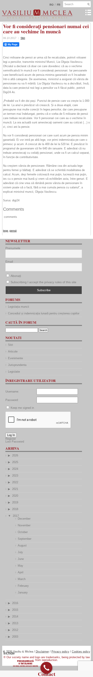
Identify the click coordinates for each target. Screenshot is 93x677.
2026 (15, 455)
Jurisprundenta (17, 365)
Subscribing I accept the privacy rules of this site (43, 282)
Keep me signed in (22, 407)
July (20, 552)
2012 (15, 630)
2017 (16, 515)
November (24, 525)
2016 (15, 603)
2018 (15, 509)
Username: (12, 391)
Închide (9, 653)
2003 (15, 636)
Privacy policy (60, 651)
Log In (11, 435)
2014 (15, 616)
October (23, 532)
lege (5, 230)
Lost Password (14, 441)
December (24, 518)
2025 (15, 462)
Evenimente (15, 358)
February (23, 585)
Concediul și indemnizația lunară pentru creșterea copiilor (43, 313)
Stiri (23, 38)
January (23, 592)
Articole (13, 351)
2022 (15, 482)
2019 (15, 502)
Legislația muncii (18, 306)
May (20, 565)
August (22, 545)
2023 (15, 475)
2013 (15, 623)
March (22, 579)
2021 (15, 489)
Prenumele (12, 248)
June (21, 559)
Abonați (15, 276)
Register (10, 438)
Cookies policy (81, 651)
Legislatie (14, 371)
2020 (15, 495)
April (20, 572)
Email (9, 261)
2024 (15, 468)
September (24, 538)
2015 (15, 609)
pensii (13, 230)
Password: (12, 400)
